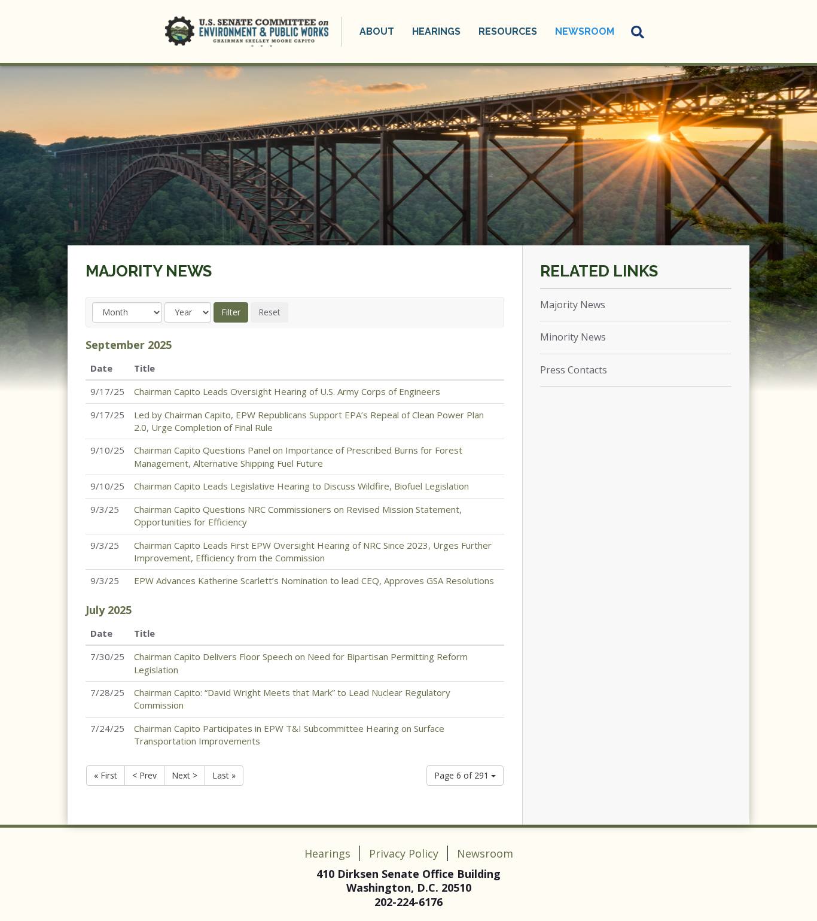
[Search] (638, 32)
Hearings (327, 853)
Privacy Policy (403, 853)
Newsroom (485, 853)
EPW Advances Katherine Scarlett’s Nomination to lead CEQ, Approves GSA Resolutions (314, 580)
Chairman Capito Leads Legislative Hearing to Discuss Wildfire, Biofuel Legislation (301, 486)
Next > (184, 775)
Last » (224, 775)
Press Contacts (573, 369)
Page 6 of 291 (462, 775)
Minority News (573, 337)
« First (105, 775)
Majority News (149, 271)
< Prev (144, 775)
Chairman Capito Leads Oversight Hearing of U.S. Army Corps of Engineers (287, 391)
